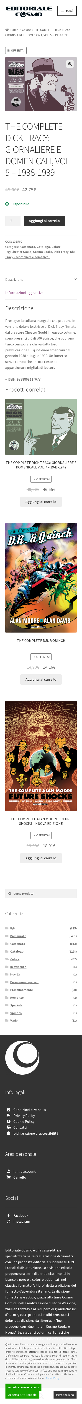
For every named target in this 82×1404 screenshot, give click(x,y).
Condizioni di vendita (29, 1109)
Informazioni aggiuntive (24, 292)
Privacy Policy (24, 1115)
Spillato (16, 1013)
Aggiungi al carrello (44, 220)
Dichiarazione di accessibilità (35, 1133)
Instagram (21, 1221)
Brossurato (18, 936)
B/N (12, 928)
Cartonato (27, 247)
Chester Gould (21, 252)
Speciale (16, 1005)
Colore (26, 30)
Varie (14, 1020)
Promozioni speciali (24, 982)
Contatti (20, 1127)
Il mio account (24, 1171)
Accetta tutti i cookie (22, 1395)
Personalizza (65, 1395)
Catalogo (43, 247)
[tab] (41, 279)
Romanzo (17, 997)
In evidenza (18, 967)
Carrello (19, 1177)
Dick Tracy (61, 252)
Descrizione (14, 279)
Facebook (20, 1215)
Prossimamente (21, 990)
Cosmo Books (42, 252)
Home (14, 30)
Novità (15, 974)
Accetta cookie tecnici (23, 1387)
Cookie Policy (23, 1121)
